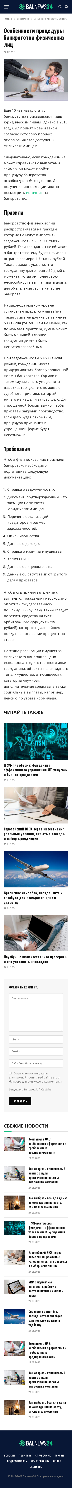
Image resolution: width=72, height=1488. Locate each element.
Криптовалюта (40, 1461)
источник (34, 192)
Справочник (43, 1455)
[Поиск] (66, 7)
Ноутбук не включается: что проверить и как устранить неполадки (35, 959)
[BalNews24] (36, 7)
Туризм (59, 1455)
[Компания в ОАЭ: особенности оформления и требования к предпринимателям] (14, 1144)
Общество (36, 1466)
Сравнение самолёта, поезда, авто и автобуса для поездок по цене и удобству (33, 897)
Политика (25, 1455)
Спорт (57, 1461)
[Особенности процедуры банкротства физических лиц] (36, 80)
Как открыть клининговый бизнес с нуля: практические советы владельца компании (46, 1175)
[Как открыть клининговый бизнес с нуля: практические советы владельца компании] (14, 1173)
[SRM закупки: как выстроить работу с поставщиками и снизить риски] (14, 1287)
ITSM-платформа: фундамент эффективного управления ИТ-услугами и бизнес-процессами (36, 770)
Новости (9, 1455)
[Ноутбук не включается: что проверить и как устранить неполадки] (36, 933)
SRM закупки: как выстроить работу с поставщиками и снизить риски (45, 1289)
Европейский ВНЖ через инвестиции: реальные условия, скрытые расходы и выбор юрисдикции (34, 833)
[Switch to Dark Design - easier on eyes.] (59, 6)
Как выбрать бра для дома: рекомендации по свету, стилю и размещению (47, 1202)
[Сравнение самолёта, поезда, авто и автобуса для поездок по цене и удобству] (36, 869)
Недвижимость (17, 1461)
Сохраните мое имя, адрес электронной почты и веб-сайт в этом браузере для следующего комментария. (36, 1077)
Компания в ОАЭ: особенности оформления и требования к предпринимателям (47, 1146)
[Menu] (6, 7)
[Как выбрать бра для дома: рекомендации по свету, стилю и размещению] (14, 1203)
